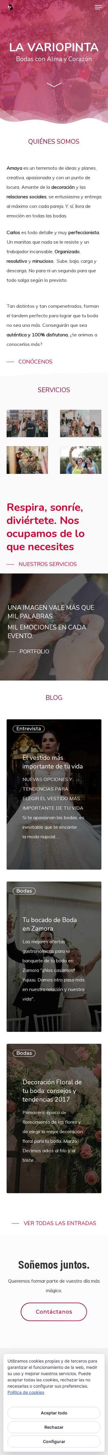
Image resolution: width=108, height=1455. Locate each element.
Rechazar (54, 1427)
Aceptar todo (54, 1412)
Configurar (54, 1441)
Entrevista (28, 729)
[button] (98, 7)
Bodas (24, 891)
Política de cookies (26, 1392)
